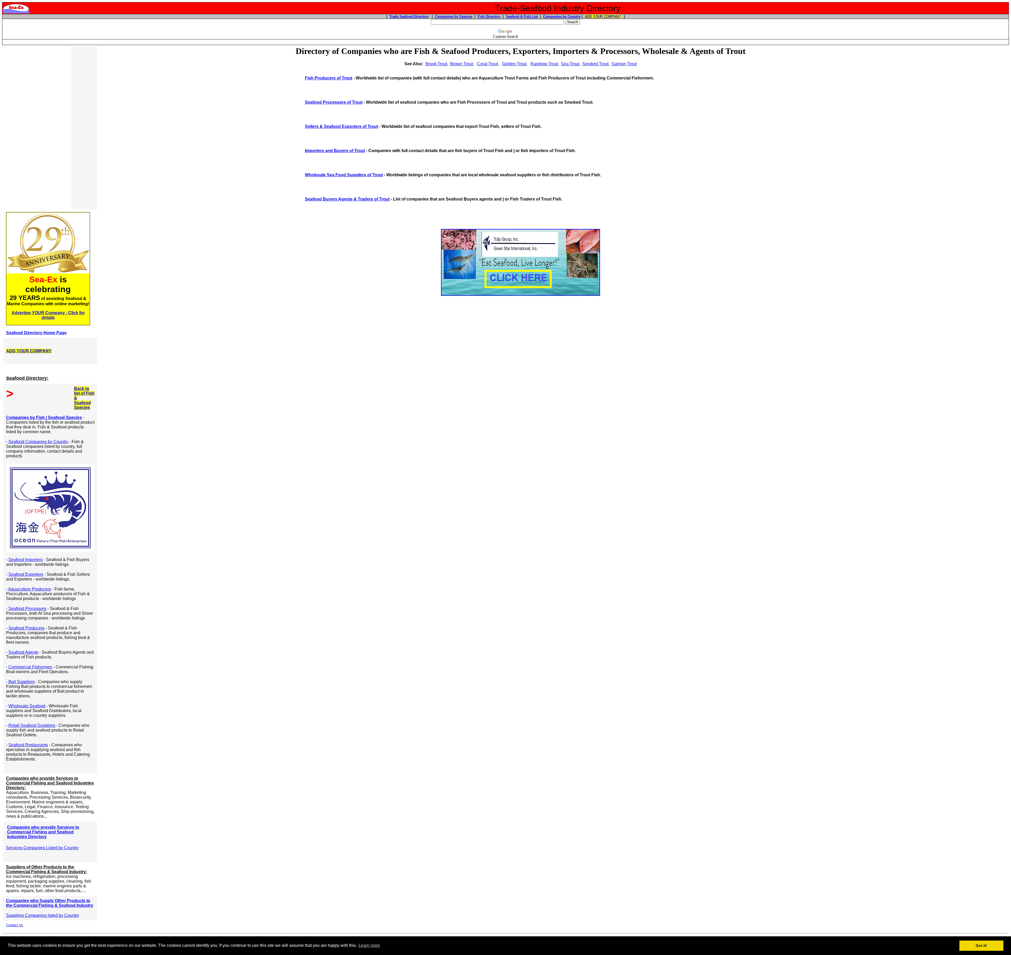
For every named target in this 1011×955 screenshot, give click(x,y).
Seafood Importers (25, 559)
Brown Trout (461, 64)
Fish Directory (489, 16)
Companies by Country (562, 16)
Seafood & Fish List (522, 16)
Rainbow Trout (544, 64)
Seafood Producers (26, 628)
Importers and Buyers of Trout (335, 150)
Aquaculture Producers (29, 589)
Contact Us (14, 925)
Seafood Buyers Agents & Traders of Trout (347, 199)
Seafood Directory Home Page (36, 333)
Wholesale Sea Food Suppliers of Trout (344, 175)
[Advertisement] (37, 128)
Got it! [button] (981, 945)
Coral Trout (487, 64)
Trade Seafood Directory (409, 16)
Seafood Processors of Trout (334, 102)
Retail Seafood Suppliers (31, 725)
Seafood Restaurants (28, 745)
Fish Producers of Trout (328, 78)
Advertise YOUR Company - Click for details (48, 315)
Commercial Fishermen (30, 667)
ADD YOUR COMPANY (603, 16)
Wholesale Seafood (26, 706)
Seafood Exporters (25, 574)
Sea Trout (570, 64)
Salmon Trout (624, 64)
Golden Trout (514, 64)
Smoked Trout (595, 64)
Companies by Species (453, 16)
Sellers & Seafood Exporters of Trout (341, 126)
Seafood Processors (27, 608)
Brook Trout (436, 64)
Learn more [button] (369, 945)
